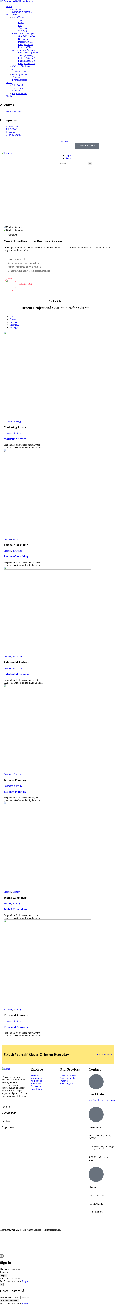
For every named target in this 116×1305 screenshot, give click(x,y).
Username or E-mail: (10, 1297)
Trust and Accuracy (16, 1027)
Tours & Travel (13, 134)
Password (4, 1272)
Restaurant (11, 132)
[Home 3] (7, 153)
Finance (7, 539)
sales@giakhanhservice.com (102, 1100)
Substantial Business (16, 674)
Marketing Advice (15, 438)
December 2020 (13, 111)
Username (5, 1269)
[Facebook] (5, 144)
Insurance (17, 539)
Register (26, 1281)
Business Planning (15, 791)
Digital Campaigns (15, 909)
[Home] (6, 1068)
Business (8, 421)
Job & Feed (11, 129)
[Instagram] (21, 144)
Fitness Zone (12, 126)
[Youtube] (5, 1222)
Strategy (17, 421)
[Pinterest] (30, 144)
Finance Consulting (16, 556)
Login (68, 155)
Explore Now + (104, 1054)
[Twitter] (13, 144)
